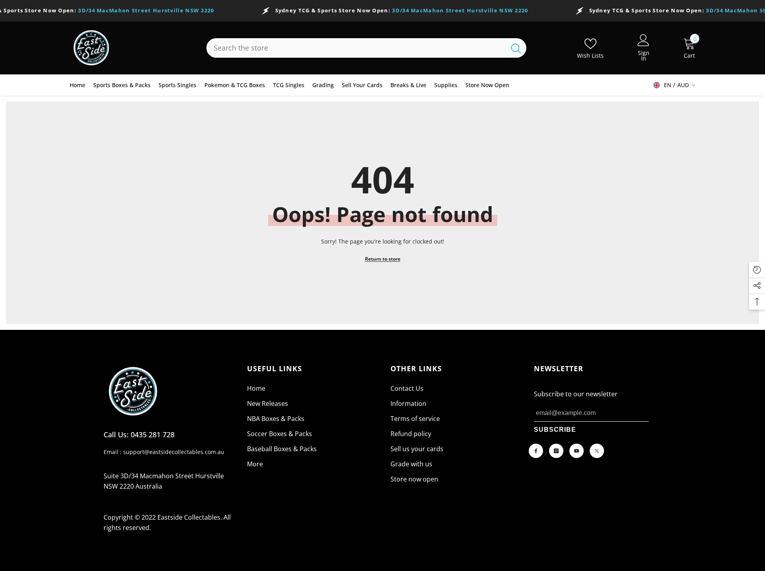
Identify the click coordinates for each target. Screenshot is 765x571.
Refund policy (410, 433)
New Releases (267, 403)
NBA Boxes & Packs (275, 418)
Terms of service (415, 418)
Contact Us (407, 388)
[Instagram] (556, 451)
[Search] (366, 48)
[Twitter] (597, 451)
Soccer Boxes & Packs (279, 433)
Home (256, 388)
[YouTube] (576, 451)
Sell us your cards (416, 448)
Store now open (414, 479)
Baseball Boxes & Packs (282, 448)
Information (408, 403)
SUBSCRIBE (555, 429)
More (255, 464)
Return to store (382, 258)
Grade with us (411, 464)
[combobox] (356, 48)
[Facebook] (536, 451)
